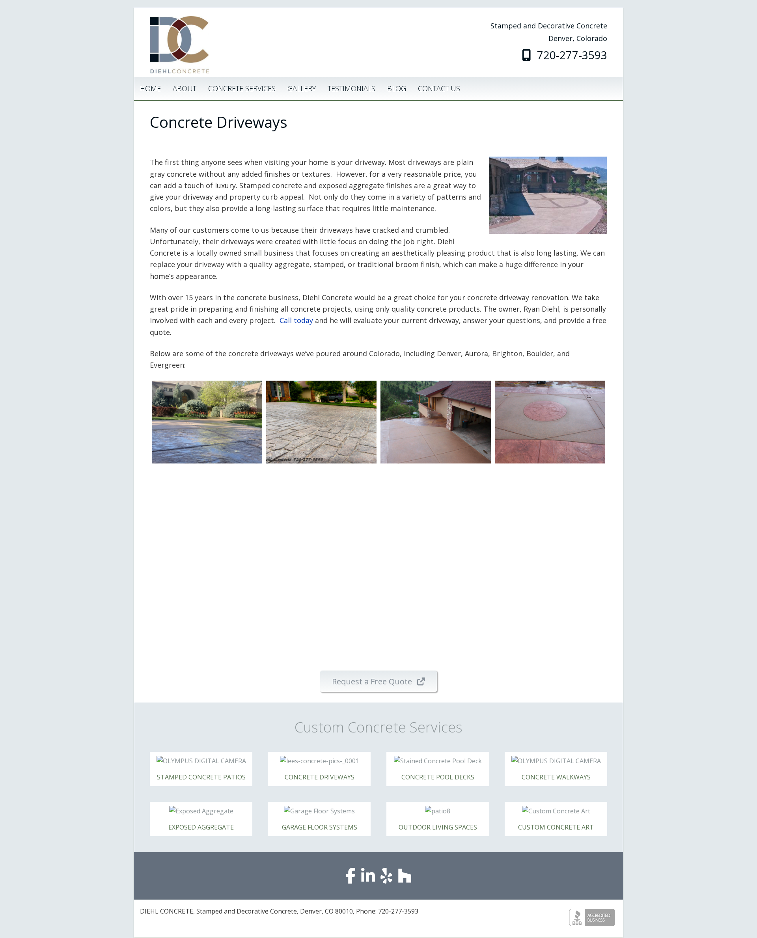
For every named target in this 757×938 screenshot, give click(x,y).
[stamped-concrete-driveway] (207, 422)
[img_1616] (435, 422)
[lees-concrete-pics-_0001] (435, 508)
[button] (378, 681)
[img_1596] (321, 508)
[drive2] (321, 595)
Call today (296, 320)
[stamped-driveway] (321, 422)
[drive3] (435, 595)
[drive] (207, 595)
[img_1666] (550, 422)
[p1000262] (207, 508)
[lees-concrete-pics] (550, 508)
